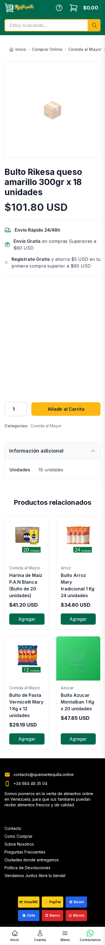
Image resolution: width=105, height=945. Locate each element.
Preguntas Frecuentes (24, 852)
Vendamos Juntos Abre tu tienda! (35, 875)
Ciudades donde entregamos (31, 859)
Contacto (12, 828)
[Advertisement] (52, 335)
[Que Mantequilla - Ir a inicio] (19, 7)
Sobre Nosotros (19, 844)
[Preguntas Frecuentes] (59, 7)
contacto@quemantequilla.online (43, 774)
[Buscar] (94, 25)
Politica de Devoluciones (27, 867)
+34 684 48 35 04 (30, 783)
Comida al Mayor (46, 425)
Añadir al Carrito (66, 409)
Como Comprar (18, 836)
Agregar (27, 619)
